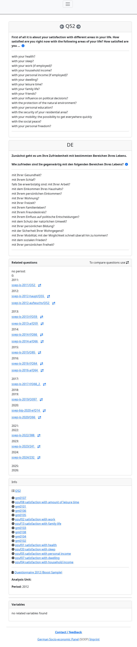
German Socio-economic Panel (58, 639)
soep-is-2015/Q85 (24, 352)
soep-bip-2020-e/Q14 (26, 411)
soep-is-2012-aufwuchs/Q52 (31, 303)
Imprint (94, 639)
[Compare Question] (39, 285)
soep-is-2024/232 (23, 457)
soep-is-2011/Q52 (24, 285)
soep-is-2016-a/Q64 (25, 370)
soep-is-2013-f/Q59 (25, 317)
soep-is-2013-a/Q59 (25, 324)
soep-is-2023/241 (23, 446)
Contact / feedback (68, 632)
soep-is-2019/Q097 (24, 399)
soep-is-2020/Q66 (24, 417)
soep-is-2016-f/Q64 (25, 364)
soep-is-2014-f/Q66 (25, 335)
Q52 (18, 491)
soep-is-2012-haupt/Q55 (28, 296)
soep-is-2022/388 (23, 435)
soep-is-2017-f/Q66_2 (26, 384)
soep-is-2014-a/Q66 (25, 341)
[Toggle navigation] (68, 4)
